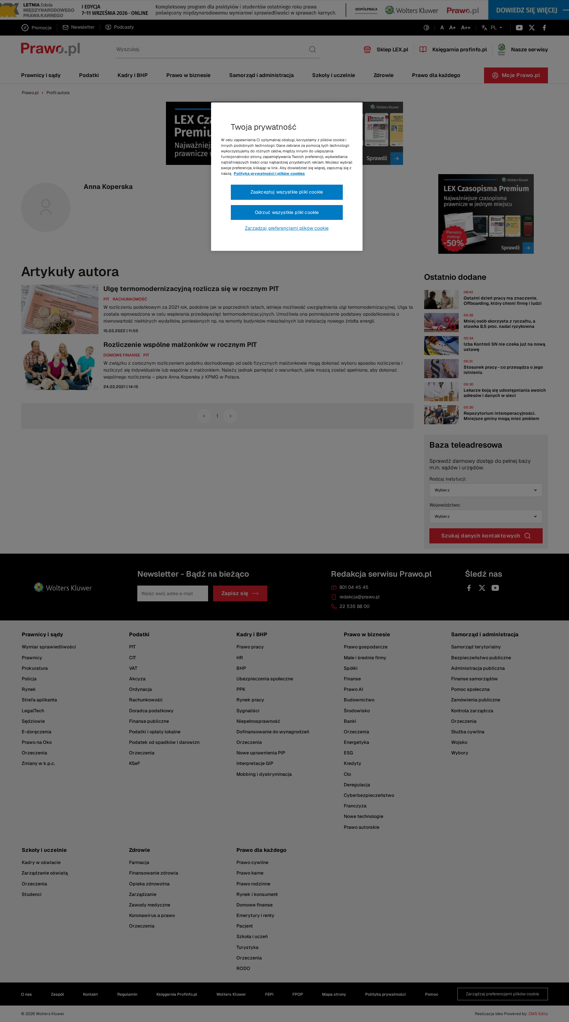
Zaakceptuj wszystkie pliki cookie (287, 192)
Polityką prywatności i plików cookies (269, 173)
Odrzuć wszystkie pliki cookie (287, 212)
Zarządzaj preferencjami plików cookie (287, 228)
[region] (287, 176)
